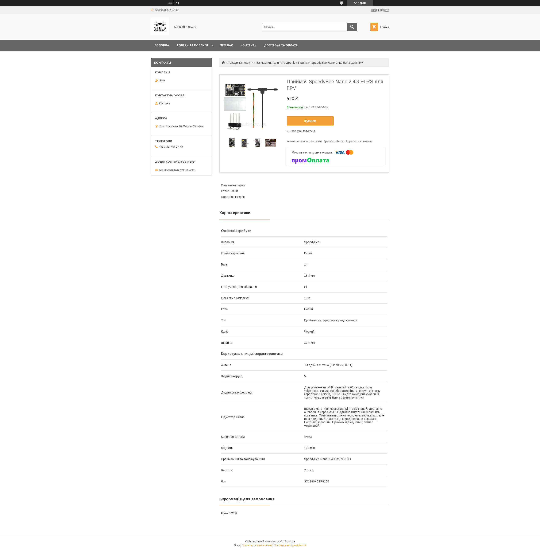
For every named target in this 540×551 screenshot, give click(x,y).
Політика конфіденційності (290, 545)
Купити (310, 121)
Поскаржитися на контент (257, 545)
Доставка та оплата (281, 45)
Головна (162, 45)
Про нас (226, 45)
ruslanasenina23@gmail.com (177, 169)
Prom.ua (290, 541)
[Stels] (160, 34)
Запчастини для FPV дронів (275, 62)
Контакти (248, 45)
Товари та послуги (192, 45)
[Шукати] (352, 27)
